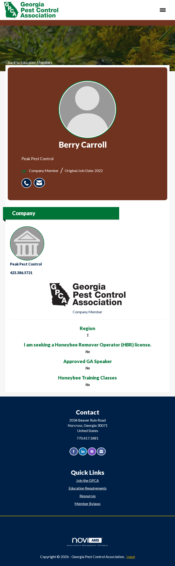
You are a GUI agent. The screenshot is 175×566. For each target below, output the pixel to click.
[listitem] (27, 180)
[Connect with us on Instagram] (92, 451)
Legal (130, 556)
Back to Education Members (30, 62)
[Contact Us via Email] (101, 451)
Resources (88, 496)
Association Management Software (87, 545)
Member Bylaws (87, 503)
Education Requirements (88, 488)
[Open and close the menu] (114, 10)
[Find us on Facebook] (73, 451)
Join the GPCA (87, 480)
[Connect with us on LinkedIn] (83, 451)
